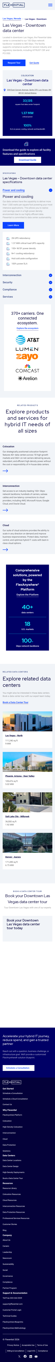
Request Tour (14, 63)
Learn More (13, 225)
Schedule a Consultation (17, 1068)
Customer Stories (10, 1224)
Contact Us (7, 1104)
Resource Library (10, 1188)
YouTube (36, 1356)
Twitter (19, 1357)
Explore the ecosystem (27, 328)
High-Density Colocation (13, 1127)
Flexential (12, 1082)
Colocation (7, 1121)
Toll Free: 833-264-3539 (12, 1298)
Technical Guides (10, 1316)
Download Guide (27, 159)
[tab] (27, 275)
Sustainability (8, 1264)
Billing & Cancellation (15, 1351)
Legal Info (31, 1351)
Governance (8, 1276)
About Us (6, 1240)
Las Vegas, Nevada (12, 18)
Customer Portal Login (12, 1310)
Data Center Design (11, 1166)
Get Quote (34, 63)
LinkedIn (30, 1356)
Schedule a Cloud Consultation (15, 1099)
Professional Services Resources (16, 1218)
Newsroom (7, 1258)
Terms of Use (42, 1345)
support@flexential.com (13, 1304)
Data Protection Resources (14, 1212)
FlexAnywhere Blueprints (13, 1322)
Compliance (7, 1282)
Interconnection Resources (14, 1206)
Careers (6, 1246)
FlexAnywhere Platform (12, 1115)
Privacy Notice (13, 1345)
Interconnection (9, 1133)
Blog (4, 1230)
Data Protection (9, 1145)
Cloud (5, 1139)
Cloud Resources (10, 1200)
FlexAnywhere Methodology (14, 1328)
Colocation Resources (12, 1194)
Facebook (25, 1356)
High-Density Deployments (13, 1172)
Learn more (5, 510)
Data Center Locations (12, 1160)
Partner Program (10, 1288)
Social (5, 1270)
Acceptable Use (28, 1345)
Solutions (6, 1151)
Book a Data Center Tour (15, 702)
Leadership (7, 1252)
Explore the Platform (28, 594)
